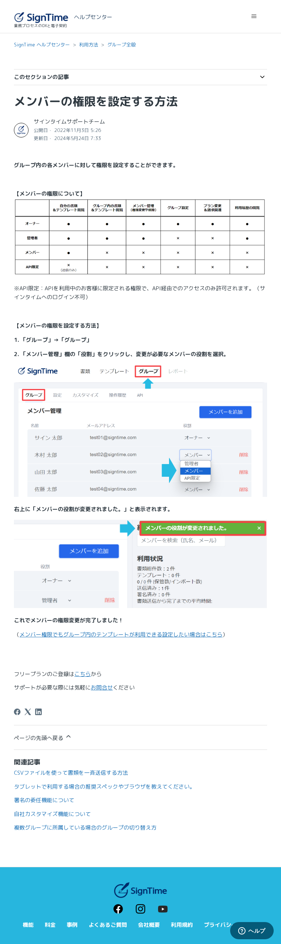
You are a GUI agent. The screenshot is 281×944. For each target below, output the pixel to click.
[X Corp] (28, 712)
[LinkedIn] (38, 712)
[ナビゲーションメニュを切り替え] (254, 16)
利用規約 (182, 925)
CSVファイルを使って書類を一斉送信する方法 (71, 773)
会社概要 (149, 925)
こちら (82, 674)
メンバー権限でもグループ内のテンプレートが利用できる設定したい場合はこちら (120, 634)
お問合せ (102, 687)
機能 (28, 925)
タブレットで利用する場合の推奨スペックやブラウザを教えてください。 (104, 786)
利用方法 (88, 44)
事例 (72, 925)
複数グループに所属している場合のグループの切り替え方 (85, 827)
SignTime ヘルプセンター (42, 44)
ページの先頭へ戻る (39, 738)
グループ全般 (121, 44)
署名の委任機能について (44, 800)
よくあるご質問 (108, 925)
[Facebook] (17, 712)
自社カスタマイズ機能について (52, 814)
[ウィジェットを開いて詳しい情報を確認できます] (252, 931)
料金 (50, 925)
